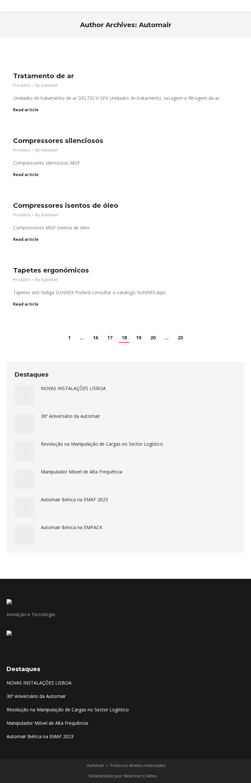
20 (153, 337)
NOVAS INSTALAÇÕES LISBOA (73, 388)
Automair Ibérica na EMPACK (71, 527)
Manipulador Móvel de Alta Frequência (81, 472)
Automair (155, 25)
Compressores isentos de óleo (65, 205)
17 (109, 337)
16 (95, 337)
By (46, 85)
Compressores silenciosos (58, 141)
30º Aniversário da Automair (70, 416)
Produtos (21, 85)
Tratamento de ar (43, 76)
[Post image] (24, 395)
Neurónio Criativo (141, 776)
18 (124, 337)
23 (180, 337)
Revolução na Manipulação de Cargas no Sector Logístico (102, 444)
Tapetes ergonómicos (51, 270)
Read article (26, 110)
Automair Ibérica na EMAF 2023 (74, 499)
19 (138, 337)
